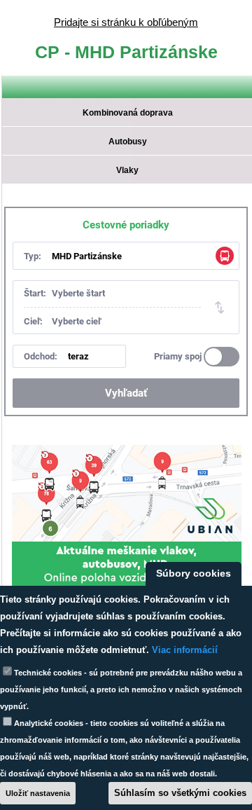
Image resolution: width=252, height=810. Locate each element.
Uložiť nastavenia (38, 793)
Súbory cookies (193, 573)
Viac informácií (185, 650)
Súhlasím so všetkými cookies (180, 793)
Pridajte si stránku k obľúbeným (126, 22)
